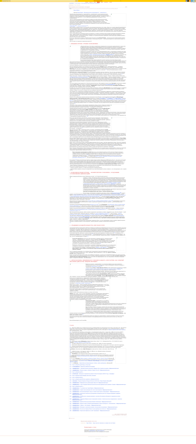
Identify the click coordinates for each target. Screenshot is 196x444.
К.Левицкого (110, 98)
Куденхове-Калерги (116, 193)
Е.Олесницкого (103, 98)
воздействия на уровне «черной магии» (84, 283)
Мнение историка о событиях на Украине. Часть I (90, 358)
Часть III (106, 358)
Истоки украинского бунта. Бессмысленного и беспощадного (91, 3)
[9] (88, 218)
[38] (70, 407)
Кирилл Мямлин (115, 8)
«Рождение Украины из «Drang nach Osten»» (82, 342)
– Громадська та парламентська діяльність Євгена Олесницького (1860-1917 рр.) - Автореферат (93, 373)
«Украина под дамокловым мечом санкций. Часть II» (87, 355)
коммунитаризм (85, 8)
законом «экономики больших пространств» (101, 54)
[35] (70, 401)
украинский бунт (91, 8)
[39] (70, 408)
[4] (79, 95)
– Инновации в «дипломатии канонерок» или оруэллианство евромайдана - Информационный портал (94, 407)
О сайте (110, 2)
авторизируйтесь (92, 430)
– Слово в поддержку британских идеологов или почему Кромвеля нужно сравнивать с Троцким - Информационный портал (99, 384)
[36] (70, 403)
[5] (74, 103)
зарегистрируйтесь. (101, 430)
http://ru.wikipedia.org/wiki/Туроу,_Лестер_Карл (81, 364)
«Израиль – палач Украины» (102, 247)
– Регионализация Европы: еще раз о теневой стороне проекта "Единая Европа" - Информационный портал (96, 391)
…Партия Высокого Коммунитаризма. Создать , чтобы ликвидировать (92, 363)
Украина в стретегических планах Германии (116, 329)
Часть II (102, 358)
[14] (100, 243)
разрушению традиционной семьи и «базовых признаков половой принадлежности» (90, 209)
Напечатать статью (72, 418)
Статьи (98, 2)
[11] (114, 232)
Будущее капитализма (83, 25)
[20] (70, 371)
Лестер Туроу (73, 25)
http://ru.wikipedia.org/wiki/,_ (77, 371)
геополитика (102, 8)
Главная (86, 2)
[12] (92, 233)
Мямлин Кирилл (73, 8)
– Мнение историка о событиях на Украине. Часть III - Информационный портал (91, 370)
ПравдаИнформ (71, 3)
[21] (70, 373)
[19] (70, 370)
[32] (70, 393)
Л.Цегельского (118, 98)
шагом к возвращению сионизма (102, 213)
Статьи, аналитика (77, 3)
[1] (106, 69)
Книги (102, 2)
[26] (70, 382)
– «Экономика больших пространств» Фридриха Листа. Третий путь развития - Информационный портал (95, 368)
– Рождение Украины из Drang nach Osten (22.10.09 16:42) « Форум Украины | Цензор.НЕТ (92, 380)
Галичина (106, 8)
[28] (70, 386)
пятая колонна (110, 8)
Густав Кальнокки (110, 84)
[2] (70, 332)
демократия (81, 8)
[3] (102, 89)
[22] (70, 375)
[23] (70, 377)
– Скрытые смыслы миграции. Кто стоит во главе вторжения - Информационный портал (92, 389)
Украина (78, 8)
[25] (70, 380)
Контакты (106, 2)
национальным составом (96, 266)
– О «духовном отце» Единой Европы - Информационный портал (88, 388)
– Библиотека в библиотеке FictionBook (83, 366)
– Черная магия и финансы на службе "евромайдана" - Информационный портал (91, 410)
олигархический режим (97, 8)
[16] (70, 364)
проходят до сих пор (94, 204)
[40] (70, 410)
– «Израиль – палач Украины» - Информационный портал (86, 405)
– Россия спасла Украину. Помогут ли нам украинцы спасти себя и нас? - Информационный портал (94, 408)
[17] (70, 366)
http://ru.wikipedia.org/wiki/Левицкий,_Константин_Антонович (84, 375)
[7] (118, 136)
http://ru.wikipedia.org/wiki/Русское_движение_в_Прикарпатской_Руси (85, 379)
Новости (91, 2)
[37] (70, 405)
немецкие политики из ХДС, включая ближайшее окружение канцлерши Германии (104, 268)
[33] (70, 396)
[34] (70, 398)
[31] (70, 391)
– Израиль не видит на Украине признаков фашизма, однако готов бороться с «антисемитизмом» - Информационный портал (99, 403)
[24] (70, 379)
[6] (87, 116)
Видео (95, 2)
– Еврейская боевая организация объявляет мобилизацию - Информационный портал (91, 401)
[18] (70, 368)
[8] (113, 146)
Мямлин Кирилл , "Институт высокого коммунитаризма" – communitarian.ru (91, 12)
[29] (70, 388)
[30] (70, 389)
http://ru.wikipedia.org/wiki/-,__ (78, 386)
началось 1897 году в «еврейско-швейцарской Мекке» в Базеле (100, 200)
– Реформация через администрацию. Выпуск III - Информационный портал (90, 382)
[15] (70, 363)
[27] (70, 384)
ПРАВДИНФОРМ (98, 1)
